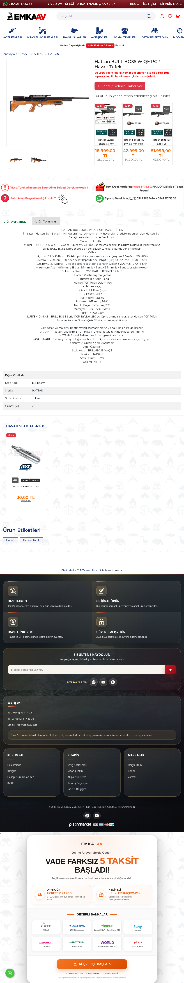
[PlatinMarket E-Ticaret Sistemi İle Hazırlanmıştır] (80, 825)
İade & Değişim (77, 789)
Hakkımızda (14, 765)
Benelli (132, 771)
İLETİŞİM (149, 4)
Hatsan (10, 540)
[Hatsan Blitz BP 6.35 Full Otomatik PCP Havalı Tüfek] (161, 114)
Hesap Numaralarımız (20, 777)
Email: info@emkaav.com (23, 724)
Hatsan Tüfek (31, 540)
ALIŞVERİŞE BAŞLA (95, 964)
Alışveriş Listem (77, 777)
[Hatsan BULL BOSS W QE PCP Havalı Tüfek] (49, 103)
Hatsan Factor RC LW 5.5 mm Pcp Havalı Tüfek (133, 142)
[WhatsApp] (113, 682)
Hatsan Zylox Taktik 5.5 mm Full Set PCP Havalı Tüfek (105, 142)
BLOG (134, 4)
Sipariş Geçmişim (78, 783)
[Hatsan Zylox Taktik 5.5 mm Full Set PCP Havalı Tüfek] (106, 114)
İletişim (11, 771)
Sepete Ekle (25, 508)
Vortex (131, 777)
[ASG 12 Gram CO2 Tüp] (26, 454)
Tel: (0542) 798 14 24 (20, 712)
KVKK (10, 783)
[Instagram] (94, 682)
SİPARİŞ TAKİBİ (171, 4)
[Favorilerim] (170, 16)
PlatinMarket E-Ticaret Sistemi (81, 570)
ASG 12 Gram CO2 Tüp (25, 486)
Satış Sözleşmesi (77, 765)
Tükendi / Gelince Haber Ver (119, 86)
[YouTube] (103, 682)
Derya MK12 (135, 765)
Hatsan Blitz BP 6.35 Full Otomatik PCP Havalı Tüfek (161, 142)
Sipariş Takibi (76, 771)
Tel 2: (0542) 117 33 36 (21, 718)
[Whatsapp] (9, 973)
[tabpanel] (92, 298)
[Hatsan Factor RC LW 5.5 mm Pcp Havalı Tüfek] (133, 114)
